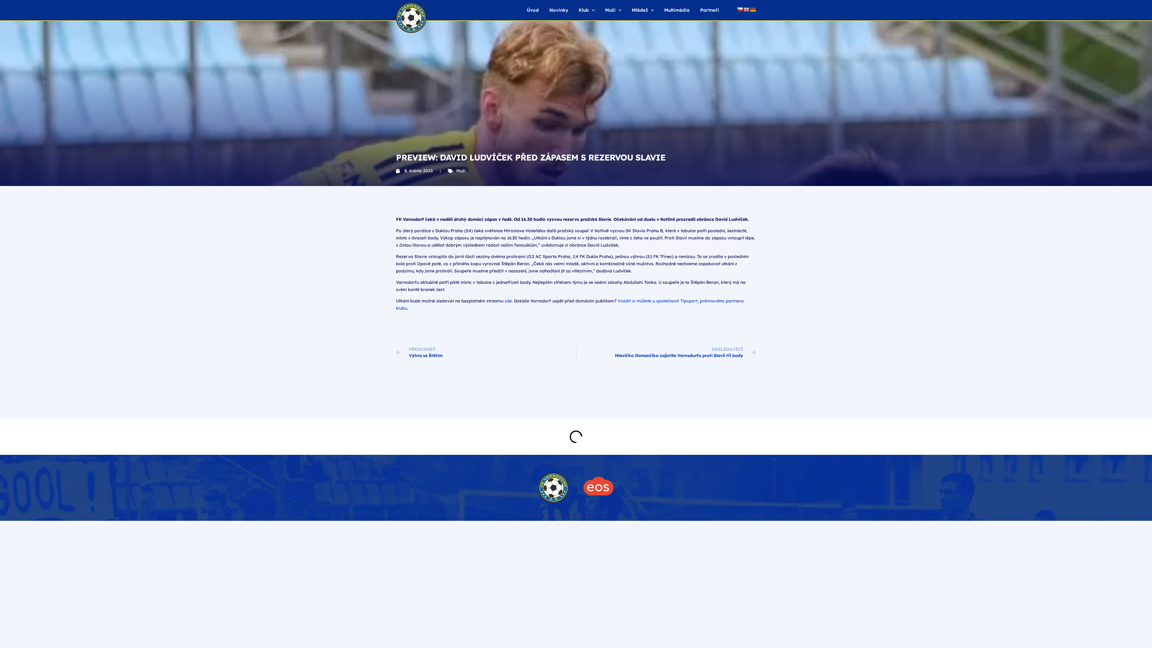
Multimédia (677, 10)
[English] (746, 9)
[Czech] (740, 9)
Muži (461, 170)
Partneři (709, 10)
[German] (753, 9)
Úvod (533, 10)
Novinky (558, 10)
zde (508, 301)
